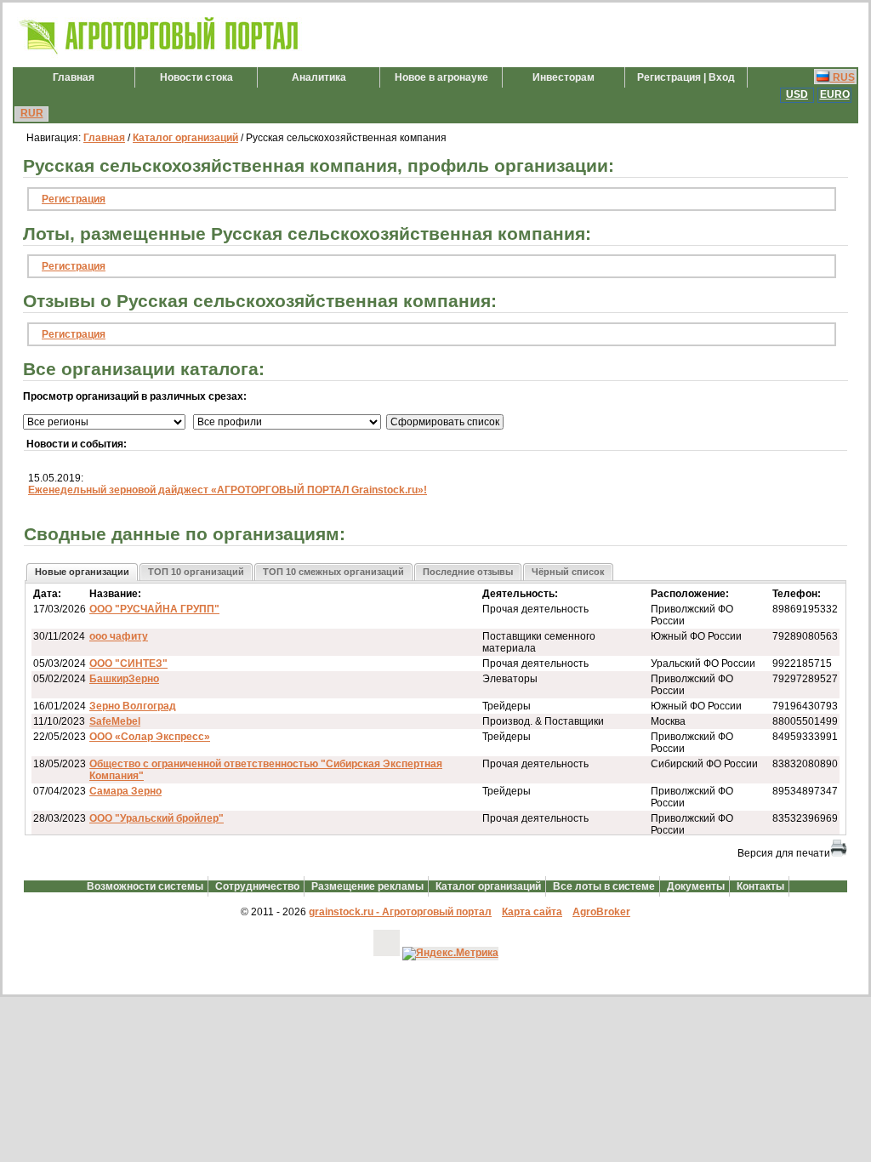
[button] (82, 572)
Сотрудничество (257, 886)
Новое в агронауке (441, 77)
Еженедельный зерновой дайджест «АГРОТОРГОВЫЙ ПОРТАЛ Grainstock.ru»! (227, 490)
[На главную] (159, 54)
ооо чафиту (118, 636)
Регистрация (73, 199)
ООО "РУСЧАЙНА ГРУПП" (154, 609)
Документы (696, 886)
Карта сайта (532, 912)
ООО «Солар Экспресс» (149, 737)
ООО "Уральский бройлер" (156, 818)
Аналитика (319, 77)
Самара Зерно (125, 791)
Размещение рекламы (367, 886)
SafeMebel (114, 721)
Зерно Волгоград (132, 706)
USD (797, 94)
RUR (31, 113)
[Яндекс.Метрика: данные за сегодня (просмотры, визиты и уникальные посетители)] (450, 953)
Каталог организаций (185, 138)
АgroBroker (601, 912)
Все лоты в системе (604, 886)
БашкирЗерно (124, 679)
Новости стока (196, 77)
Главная (73, 77)
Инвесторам (563, 77)
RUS (842, 77)
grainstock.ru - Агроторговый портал (400, 912)
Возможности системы (145, 886)
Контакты (760, 886)
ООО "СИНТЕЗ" (128, 663)
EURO (835, 94)
